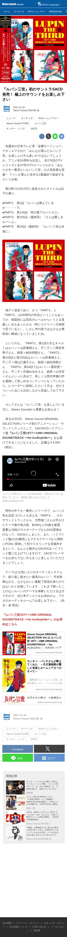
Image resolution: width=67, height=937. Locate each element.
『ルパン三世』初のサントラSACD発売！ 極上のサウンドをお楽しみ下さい (33, 94)
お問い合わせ (39, 926)
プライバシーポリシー (27, 923)
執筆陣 (36, 930)
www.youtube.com (13, 500)
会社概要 (7, 923)
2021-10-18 (19, 107)
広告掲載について (18, 926)
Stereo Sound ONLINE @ (26, 110)
